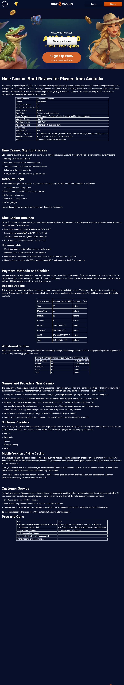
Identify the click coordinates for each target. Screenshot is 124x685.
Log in (93, 4)
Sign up (113, 4)
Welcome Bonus (62, 41)
